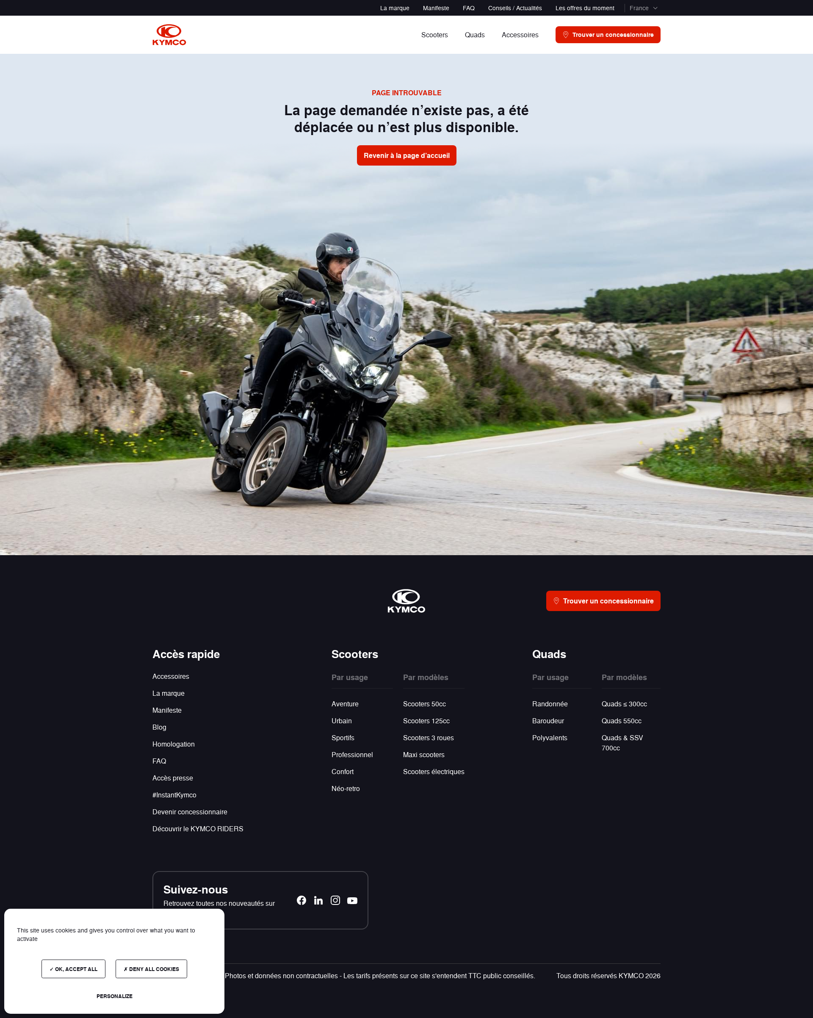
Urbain (342, 720)
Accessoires (170, 676)
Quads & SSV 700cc (622, 742)
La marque (394, 7)
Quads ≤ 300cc (624, 703)
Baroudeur (548, 720)
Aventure (345, 703)
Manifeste (436, 7)
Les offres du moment (585, 7)
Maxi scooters (424, 754)
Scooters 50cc (424, 703)
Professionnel (352, 754)
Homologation (173, 744)
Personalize (115, 996)
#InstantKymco (174, 794)
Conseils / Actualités (515, 7)
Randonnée (550, 703)
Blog (159, 727)
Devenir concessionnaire (189, 811)
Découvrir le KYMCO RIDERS (197, 828)
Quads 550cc (622, 720)
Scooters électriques (434, 771)
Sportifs (343, 737)
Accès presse (172, 778)
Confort (343, 771)
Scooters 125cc (426, 720)
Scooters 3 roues (428, 737)
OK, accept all (75, 969)
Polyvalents (549, 737)
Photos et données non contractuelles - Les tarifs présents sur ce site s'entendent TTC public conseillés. (380, 975)
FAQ (469, 7)
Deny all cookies (153, 969)
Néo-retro (346, 788)
